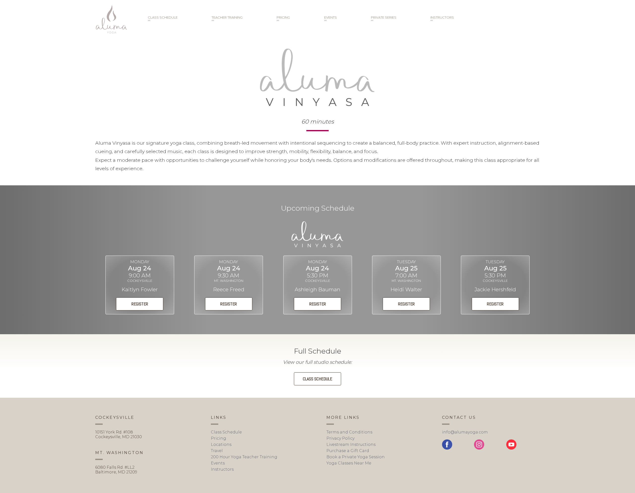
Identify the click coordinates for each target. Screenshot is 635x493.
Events (330, 17)
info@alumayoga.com (465, 432)
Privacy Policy (340, 438)
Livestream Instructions (351, 444)
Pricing (283, 17)
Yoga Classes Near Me (348, 463)
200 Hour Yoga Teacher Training (244, 457)
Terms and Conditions (349, 432)
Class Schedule (163, 17)
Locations (221, 444)
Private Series (383, 17)
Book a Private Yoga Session (355, 457)
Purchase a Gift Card (347, 450)
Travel (217, 450)
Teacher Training (227, 17)
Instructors (442, 17)
